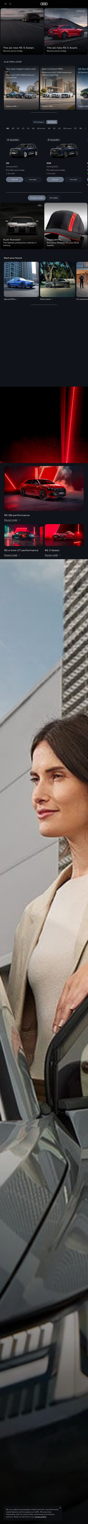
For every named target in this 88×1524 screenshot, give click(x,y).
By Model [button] (52, 122)
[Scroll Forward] (85, 128)
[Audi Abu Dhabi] (44, 4)
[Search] (10, 3)
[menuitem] (7, 128)
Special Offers (10, 299)
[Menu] (6, 4)
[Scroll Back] (2, 128)
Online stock (45, 299)
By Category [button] (39, 122)
